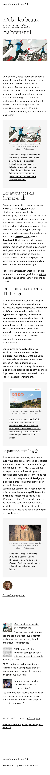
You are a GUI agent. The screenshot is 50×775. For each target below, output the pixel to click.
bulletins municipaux (12, 724)
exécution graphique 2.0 (15, 4)
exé (38, 718)
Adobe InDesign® (20, 104)
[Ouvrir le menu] (46, 4)
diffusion (31, 718)
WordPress (32, 765)
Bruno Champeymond (14, 595)
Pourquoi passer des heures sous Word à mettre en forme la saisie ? (28, 684)
